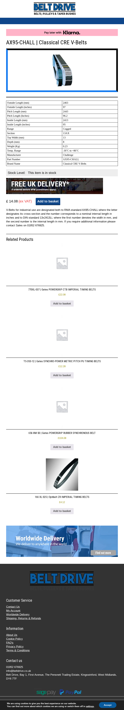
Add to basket (48, 201)
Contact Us (13, 606)
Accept (108, 705)
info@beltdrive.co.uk (18, 670)
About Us (11, 635)
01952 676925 (14, 667)
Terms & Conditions (18, 650)
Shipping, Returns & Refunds (23, 618)
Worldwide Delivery (18, 614)
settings (90, 706)
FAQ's (9, 642)
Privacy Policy (15, 646)
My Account (13, 610)
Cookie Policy (14, 638)
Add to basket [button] (62, 303)
